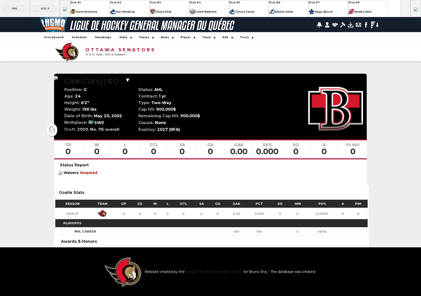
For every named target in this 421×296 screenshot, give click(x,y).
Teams (144, 37)
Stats (123, 37)
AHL (225, 37)
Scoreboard (54, 37)
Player (186, 37)
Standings (103, 37)
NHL (15, 8)
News (165, 37)
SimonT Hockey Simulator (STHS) (214, 271)
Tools (244, 37)
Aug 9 (45, 8)
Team (206, 37)
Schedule (79, 37)
